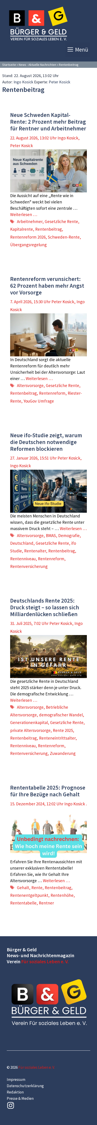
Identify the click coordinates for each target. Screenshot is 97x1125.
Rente (36, 887)
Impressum (16, 1079)
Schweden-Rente (64, 237)
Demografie (69, 535)
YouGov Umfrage (38, 401)
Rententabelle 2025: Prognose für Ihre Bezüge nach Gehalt (47, 791)
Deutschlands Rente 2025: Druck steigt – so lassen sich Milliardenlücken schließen (44, 607)
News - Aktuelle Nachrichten (37, 65)
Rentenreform (52, 393)
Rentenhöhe (62, 895)
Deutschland (21, 543)
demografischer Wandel (61, 714)
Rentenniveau (23, 558)
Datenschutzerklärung (25, 1085)
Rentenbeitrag (48, 229)
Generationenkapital (29, 722)
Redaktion (15, 1092)
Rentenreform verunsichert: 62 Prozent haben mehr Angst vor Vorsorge (47, 285)
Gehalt (23, 887)
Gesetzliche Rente (61, 221)
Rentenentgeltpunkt (29, 895)
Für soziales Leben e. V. (45, 961)
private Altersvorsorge (30, 730)
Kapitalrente (21, 229)
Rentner (46, 903)
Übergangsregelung (28, 244)
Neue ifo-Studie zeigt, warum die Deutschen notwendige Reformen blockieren (46, 442)
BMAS (51, 535)
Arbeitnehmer (29, 221)
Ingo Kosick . (75, 803)
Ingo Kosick (23, 81)
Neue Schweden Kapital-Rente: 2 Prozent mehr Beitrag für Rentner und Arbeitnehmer (48, 121)
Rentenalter (35, 550)
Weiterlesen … (23, 214)
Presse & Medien (20, 1098)
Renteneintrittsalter (57, 738)
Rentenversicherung (29, 566)
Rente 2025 (63, 730)
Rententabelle (23, 903)
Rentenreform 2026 (28, 237)
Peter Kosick (59, 81)
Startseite (9, 65)
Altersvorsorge (30, 385)
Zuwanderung (63, 753)
